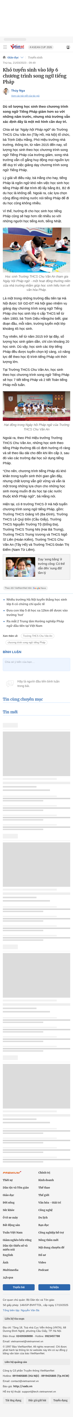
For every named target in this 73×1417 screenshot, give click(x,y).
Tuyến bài (19, 1287)
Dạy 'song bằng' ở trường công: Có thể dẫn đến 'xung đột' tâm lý (51, 566)
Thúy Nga (18, 90)
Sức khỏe (8, 1210)
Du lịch (43, 1217)
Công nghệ (45, 1210)
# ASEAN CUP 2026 (41, 47)
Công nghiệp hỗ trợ (51, 1232)
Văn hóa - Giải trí (49, 1202)
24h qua (8, 1277)
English (8, 1255)
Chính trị (44, 1172)
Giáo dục (13, 57)
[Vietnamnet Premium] (12, 1174)
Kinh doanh (46, 1180)
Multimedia (10, 1270)
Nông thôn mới (48, 1240)
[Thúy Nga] (6, 91)
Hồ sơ (42, 1255)
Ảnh (5, 1262)
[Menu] (5, 47)
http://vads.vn (22, 1386)
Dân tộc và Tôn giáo (16, 1187)
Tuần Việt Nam (12, 1232)
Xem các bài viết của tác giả (25, 96)
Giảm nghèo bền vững (17, 1240)
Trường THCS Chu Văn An (37, 636)
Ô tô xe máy (10, 1217)
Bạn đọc (43, 1225)
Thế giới (43, 1195)
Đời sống (9, 1202)
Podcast (43, 1270)
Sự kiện (54, 1287)
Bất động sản (11, 1225)
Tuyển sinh (35, 57)
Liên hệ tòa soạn (14, 1318)
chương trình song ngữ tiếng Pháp (26, 642)
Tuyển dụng (60, 1400)
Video (42, 1262)
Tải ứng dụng (13, 1400)
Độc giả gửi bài (37, 1400)
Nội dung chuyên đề (51, 1247)
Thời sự (8, 1180)
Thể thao (44, 1187)
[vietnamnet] (17, 49)
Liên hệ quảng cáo (16, 1362)
